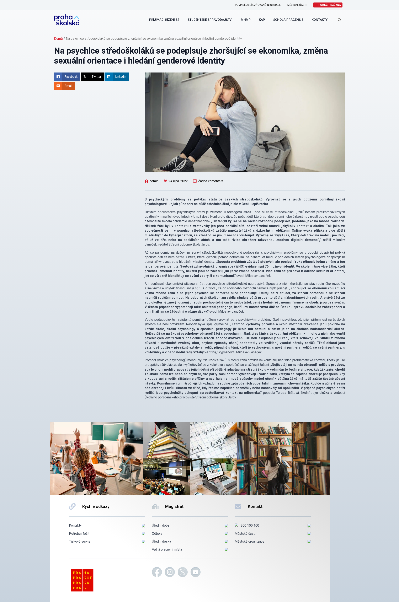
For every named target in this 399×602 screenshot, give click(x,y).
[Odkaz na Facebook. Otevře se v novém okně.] (157, 572)
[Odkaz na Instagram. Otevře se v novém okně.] (170, 572)
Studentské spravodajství (210, 20)
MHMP (246, 20)
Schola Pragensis (288, 20)
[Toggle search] (339, 20)
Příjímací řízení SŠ (164, 20)
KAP (262, 20)
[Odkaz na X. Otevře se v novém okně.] (183, 572)
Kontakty (320, 20)
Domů (58, 39)
